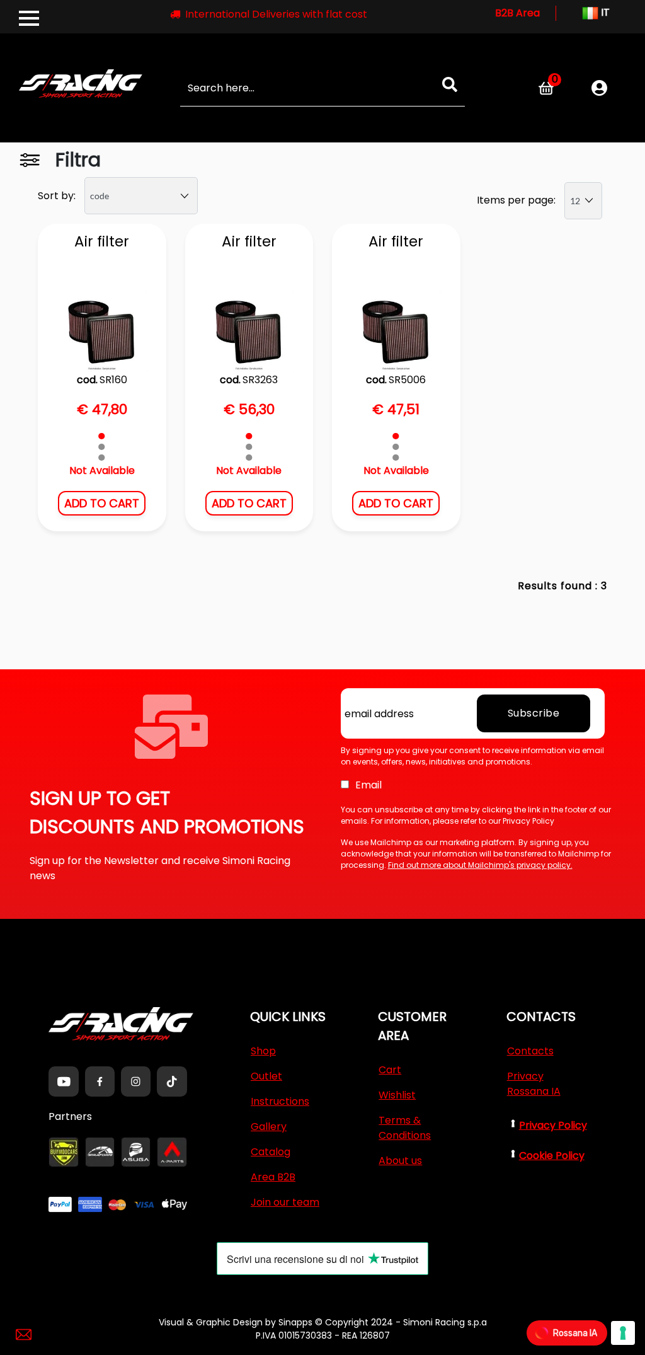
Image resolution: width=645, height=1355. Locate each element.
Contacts (530, 1051)
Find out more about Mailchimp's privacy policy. (480, 865)
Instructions (280, 1101)
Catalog (270, 1152)
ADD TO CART (101, 503)
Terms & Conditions (405, 1128)
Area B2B (273, 1177)
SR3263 (260, 379)
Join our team (285, 1202)
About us (400, 1160)
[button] (450, 84)
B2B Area (517, 13)
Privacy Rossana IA (534, 1083)
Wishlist (397, 1095)
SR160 (113, 379)
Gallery (269, 1126)
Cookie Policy (552, 1155)
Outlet (266, 1076)
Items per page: (516, 200)
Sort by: (57, 195)
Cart (390, 1070)
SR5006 (407, 379)
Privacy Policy (553, 1125)
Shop (263, 1051)
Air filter (101, 242)
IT (604, 12)
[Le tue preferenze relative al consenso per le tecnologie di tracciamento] (623, 1333)
